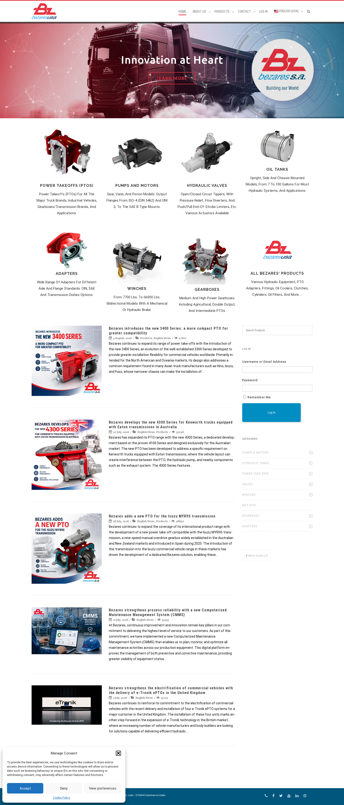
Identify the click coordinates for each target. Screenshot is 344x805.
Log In (263, 11)
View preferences (102, 788)
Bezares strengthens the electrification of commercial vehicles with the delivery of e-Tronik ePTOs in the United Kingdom (171, 690)
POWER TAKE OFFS (255, 473)
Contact (244, 11)
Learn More (172, 78)
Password (250, 380)
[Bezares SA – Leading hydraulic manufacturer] (45, 11)
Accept (25, 788)
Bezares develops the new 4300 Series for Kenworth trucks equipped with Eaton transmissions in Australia (171, 424)
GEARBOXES (250, 515)
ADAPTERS (249, 526)
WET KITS (249, 505)
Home (182, 11)
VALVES (247, 484)
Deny (64, 788)
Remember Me (259, 397)
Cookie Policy (61, 797)
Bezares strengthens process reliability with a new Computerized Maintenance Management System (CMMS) (168, 612)
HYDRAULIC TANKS (255, 463)
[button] (118, 753)
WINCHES (249, 494)
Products (146, 338)
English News (162, 338)
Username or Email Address (264, 361)
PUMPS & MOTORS (255, 452)
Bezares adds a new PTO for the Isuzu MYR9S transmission (162, 516)
